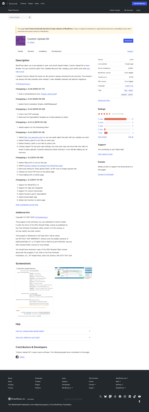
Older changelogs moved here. (27, 205)
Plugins (37, 384)
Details (20, 51)
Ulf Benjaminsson (23, 84)
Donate (92, 384)
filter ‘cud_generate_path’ (33, 137)
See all (130, 137)
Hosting (10, 384)
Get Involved (93, 378)
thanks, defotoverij (49, 94)
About (10, 378)
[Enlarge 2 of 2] (89, 270)
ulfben (32, 42)
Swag (91, 388)
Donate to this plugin (106, 174)
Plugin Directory (13, 10)
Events (91, 381)
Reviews (31, 51)
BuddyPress (121, 388)
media (130, 90)
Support (130, 51)
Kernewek (30, 399)
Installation (43, 51)
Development (57, 51)
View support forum (105, 154)
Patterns (38, 388)
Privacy (10, 388)
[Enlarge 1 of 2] (50, 270)
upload (130, 94)
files (126, 90)
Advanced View (104, 100)
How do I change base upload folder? (30, 331)
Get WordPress (139, 3)
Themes (38, 381)
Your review (102, 137)
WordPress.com (122, 378)
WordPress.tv (67, 388)
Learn (64, 378)
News (10, 381)
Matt (118, 381)
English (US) (129, 86)
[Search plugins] (30, 17)
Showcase (38, 378)
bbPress (119, 384)
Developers (66, 384)
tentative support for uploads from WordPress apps (43, 166)
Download (128, 41)
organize (124, 94)
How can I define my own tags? (28, 337)
